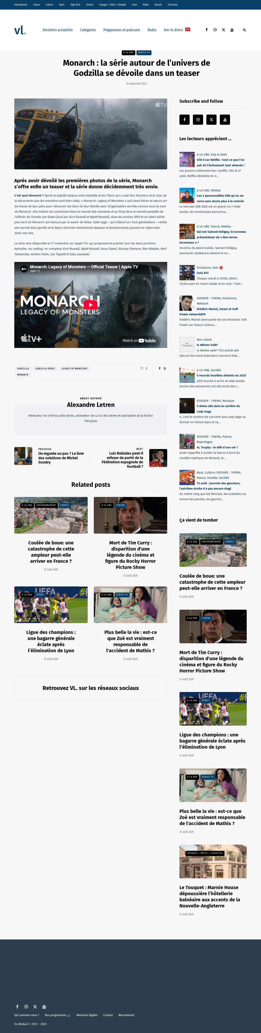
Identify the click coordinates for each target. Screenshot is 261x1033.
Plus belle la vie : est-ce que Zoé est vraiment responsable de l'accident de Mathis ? (130, 641)
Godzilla (23, 369)
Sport (61, 4)
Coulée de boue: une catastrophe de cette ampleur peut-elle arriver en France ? (212, 582)
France (36, 4)
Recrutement (126, 1015)
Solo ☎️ (217, 267)
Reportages (204, 442)
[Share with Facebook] (159, 368)
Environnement (46, 505)
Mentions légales (86, 1015)
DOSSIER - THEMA (209, 298)
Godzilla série (45, 369)
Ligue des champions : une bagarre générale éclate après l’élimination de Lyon (51, 641)
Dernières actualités (58, 30)
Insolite (212, 478)
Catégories (88, 30)
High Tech (75, 4)
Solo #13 (203, 273)
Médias (216, 190)
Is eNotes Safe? (207, 345)
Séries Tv (144, 52)
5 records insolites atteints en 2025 (221, 375)
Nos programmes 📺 (58, 1015)
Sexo (134, 4)
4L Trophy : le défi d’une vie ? (217, 447)
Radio (152, 30)
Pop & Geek (219, 154)
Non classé (204, 339)
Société (216, 370)
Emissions (204, 267)
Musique (228, 401)
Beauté (158, 4)
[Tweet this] (164, 368)
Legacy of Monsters (74, 369)
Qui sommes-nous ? (26, 1015)
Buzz (200, 472)
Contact (108, 1015)
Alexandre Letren (91, 404)
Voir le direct (176, 30)
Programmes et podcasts (121, 30)
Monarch (23, 375)
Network (202, 303)
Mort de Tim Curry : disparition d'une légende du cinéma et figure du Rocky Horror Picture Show (130, 555)
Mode (145, 4)
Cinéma (120, 505)
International (20, 4)
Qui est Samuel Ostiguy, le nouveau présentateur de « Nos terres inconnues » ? (212, 237)
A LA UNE (128, 52)
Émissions (173, 4)
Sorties (89, 4)
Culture (49, 4)
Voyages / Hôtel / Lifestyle (112, 4)
